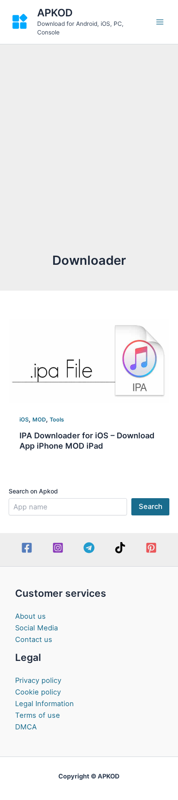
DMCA (26, 726)
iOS (24, 419)
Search (150, 506)
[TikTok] (120, 547)
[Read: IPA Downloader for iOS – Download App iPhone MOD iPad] (89, 360)
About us (30, 616)
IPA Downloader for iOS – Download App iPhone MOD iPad (87, 440)
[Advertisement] (89, 159)
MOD (39, 419)
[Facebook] (26, 547)
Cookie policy (38, 692)
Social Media (36, 627)
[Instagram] (58, 547)
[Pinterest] (151, 547)
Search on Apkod (33, 491)
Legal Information (44, 703)
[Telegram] (89, 547)
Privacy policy (38, 680)
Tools (57, 419)
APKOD (55, 12)
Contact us (33, 639)
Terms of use (37, 715)
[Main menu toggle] (159, 22)
